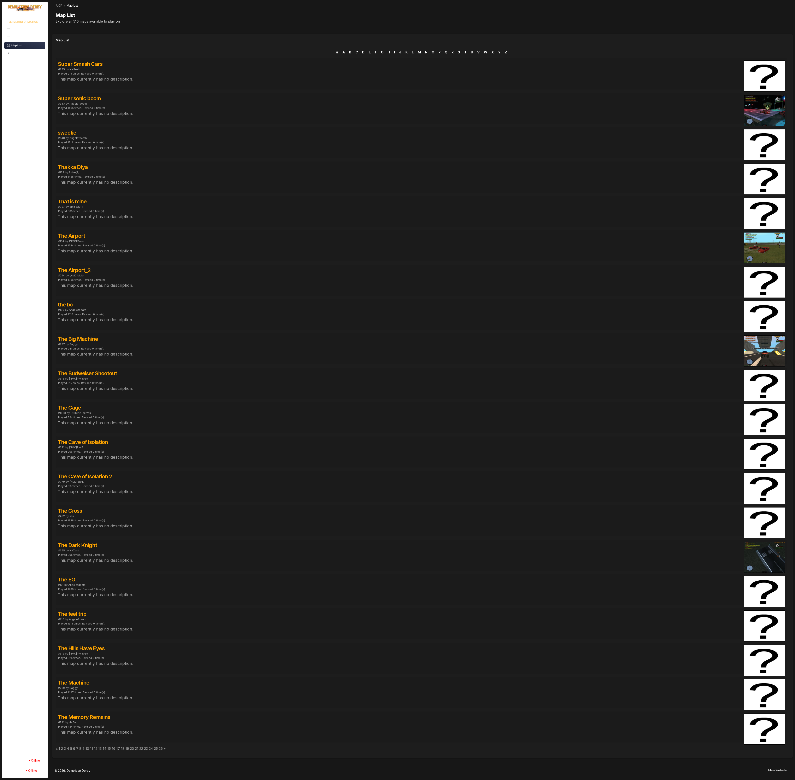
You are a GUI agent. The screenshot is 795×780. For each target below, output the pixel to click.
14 (104, 748)
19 (127, 748)
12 (95, 748)
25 (156, 748)
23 (146, 748)
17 (118, 748)
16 (113, 748)
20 (132, 748)
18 (122, 748)
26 (161, 748)
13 (100, 748)
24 (151, 748)
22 (141, 748)
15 (109, 748)
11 (91, 748)
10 (87, 748)
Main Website (777, 770)
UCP (59, 5)
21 (136, 748)
